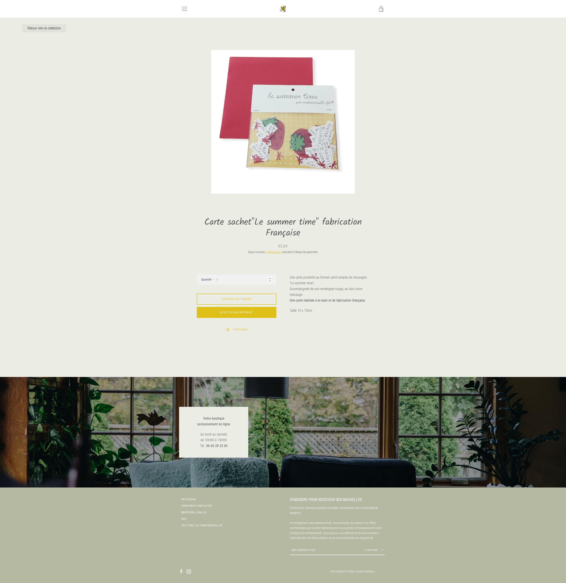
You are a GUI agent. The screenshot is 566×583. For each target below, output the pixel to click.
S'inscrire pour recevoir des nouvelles (326, 499)
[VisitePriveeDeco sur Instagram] (189, 571)
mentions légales (194, 512)
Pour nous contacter (196, 505)
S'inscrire (372, 550)
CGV (184, 518)
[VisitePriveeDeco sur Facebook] (181, 571)
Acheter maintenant (236, 312)
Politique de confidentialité (201, 525)
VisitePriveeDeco (364, 571)
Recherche (188, 499)
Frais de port (273, 252)
